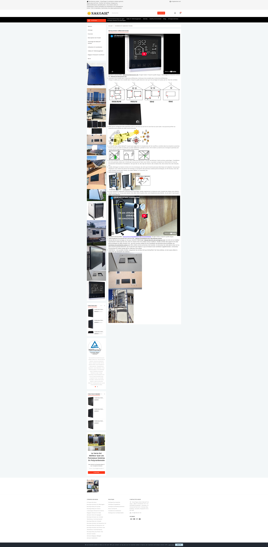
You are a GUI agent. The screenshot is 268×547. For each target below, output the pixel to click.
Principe (90, 30)
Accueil (110, 26)
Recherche (161, 13)
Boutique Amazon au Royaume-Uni (96, 523)
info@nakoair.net (136, 512)
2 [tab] (97, 386)
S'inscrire (96, 472)
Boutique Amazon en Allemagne (116, 20)
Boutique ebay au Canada (94, 521)
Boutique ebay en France (93, 508)
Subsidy (145, 18)
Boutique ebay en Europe (93, 506)
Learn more (171, 544)
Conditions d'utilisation (114, 510)
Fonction (90, 34)
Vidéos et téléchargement (95, 51)
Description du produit (94, 38)
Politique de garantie (114, 502)
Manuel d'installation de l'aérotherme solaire (148, 238)
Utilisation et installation (95, 47)
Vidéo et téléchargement (133, 18)
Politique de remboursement (116, 506)
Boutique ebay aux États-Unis (95, 531)
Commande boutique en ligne (115, 18)
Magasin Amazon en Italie (94, 513)
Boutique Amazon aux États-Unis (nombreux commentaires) (96, 528)
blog (164, 18)
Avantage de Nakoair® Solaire (94, 42)
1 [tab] (95, 386)
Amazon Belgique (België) (94, 536)
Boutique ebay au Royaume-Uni (95, 525)
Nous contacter (112, 508)
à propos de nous (173, 18)
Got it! (179, 544)
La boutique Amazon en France (95, 510)
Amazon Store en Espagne (94, 515)
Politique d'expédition (114, 504)
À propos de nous (91, 502)
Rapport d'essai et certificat (96, 54)
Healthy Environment (155, 18)
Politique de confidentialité (116, 513)
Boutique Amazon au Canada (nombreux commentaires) (95, 518)
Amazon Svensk (91, 533)
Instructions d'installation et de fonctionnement (137, 236)
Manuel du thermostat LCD (119, 76)
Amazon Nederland (92, 538)
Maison (90, 26)
